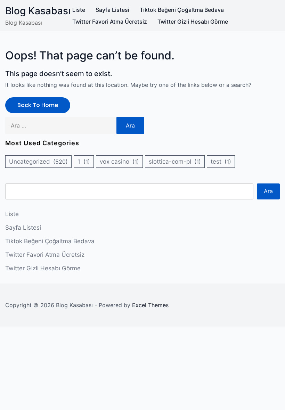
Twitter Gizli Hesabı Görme (192, 21)
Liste (78, 9)
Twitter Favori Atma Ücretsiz (109, 21)
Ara (268, 191)
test (216, 161)
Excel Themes (150, 305)
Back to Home (37, 105)
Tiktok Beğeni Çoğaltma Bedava (182, 9)
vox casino (114, 161)
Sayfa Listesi (112, 9)
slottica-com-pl (170, 161)
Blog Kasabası (38, 11)
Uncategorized (29, 161)
